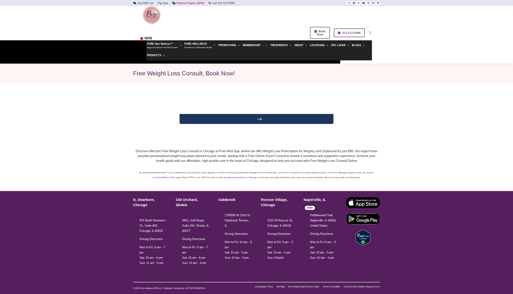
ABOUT (298, 45)
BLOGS (356, 45)
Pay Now (163, 3)
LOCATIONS (317, 45)
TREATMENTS (279, 45)
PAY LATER (338, 45)
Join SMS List (145, 3)
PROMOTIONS (227, 45)
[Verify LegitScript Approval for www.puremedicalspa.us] (363, 237)
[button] (201, 45)
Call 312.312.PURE (223, 3)
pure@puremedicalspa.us (235, 177)
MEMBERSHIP (252, 45)
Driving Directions (151, 239)
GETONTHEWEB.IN (195, 288)
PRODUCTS (154, 55)
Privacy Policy (169, 177)
